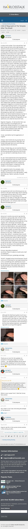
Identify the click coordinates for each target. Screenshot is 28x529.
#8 (26, 424)
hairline (18, 30)
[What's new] (26, 20)
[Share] (24, 43)
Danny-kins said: (6, 380)
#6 (26, 377)
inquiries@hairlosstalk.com (14, 458)
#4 (26, 312)
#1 (26, 43)
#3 (26, 213)
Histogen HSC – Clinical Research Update (15, 481)
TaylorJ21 (4, 30)
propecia (24, 30)
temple (7, 32)
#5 (26, 355)
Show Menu (15, 14)
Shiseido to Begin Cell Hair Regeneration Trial (13, 486)
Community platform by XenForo (13, 444)
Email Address (6, 508)
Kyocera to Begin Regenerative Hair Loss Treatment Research (16, 492)
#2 (26, 188)
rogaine (3, 32)
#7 (26, 406)
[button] (2, 21)
